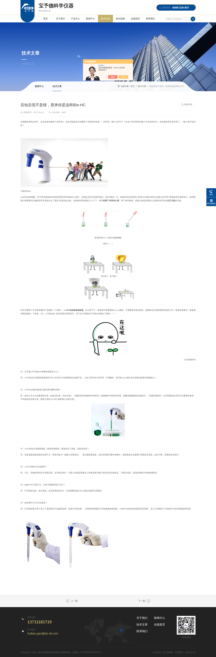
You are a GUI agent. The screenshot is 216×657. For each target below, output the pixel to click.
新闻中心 (90, 18)
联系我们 (150, 18)
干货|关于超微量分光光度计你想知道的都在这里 (68, 601)
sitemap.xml (190, 652)
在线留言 (135, 18)
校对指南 (120, 18)
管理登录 (179, 652)
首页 (45, 18)
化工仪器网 (168, 652)
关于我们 (60, 18)
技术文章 (105, 18)
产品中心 (75, 18)
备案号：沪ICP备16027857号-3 (87, 652)
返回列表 (188, 104)
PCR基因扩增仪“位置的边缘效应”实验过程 (148, 601)
